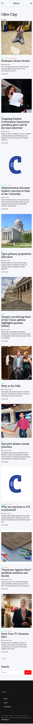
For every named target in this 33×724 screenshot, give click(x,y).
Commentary (4, 504)
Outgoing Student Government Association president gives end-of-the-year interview (15, 123)
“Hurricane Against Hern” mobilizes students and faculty (16, 572)
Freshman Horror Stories (15, 60)
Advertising (7, 707)
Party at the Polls (10, 386)
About (5, 702)
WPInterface (5, 719)
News (2, 116)
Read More (4, 73)
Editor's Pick (4, 58)
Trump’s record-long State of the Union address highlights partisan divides (16, 321)
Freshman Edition (12, 58)
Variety (3, 383)
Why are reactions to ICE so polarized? (15, 508)
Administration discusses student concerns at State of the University (15, 191)
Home (2, 567)
